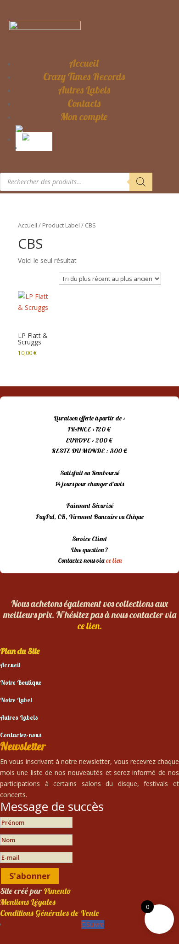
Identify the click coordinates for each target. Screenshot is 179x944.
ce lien (114, 560)
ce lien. (90, 625)
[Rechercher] (140, 182)
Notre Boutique (20, 682)
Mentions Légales (28, 902)
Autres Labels (84, 89)
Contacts (84, 103)
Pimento (57, 891)
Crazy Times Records (84, 76)
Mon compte (83, 116)
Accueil (84, 63)
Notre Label (16, 700)
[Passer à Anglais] (36, 136)
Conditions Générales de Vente (49, 913)
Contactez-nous (21, 735)
